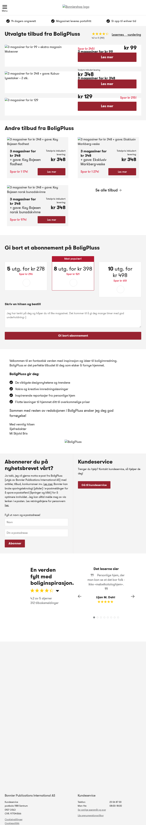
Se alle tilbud (106, 190)
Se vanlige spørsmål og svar (92, 809)
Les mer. (48, 484)
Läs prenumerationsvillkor (91, 815)
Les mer (107, 57)
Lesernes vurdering (126, 34)
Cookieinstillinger (13, 819)
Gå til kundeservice (94, 485)
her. (7, 505)
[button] (132, 596)
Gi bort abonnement (73, 335)
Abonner (15, 543)
